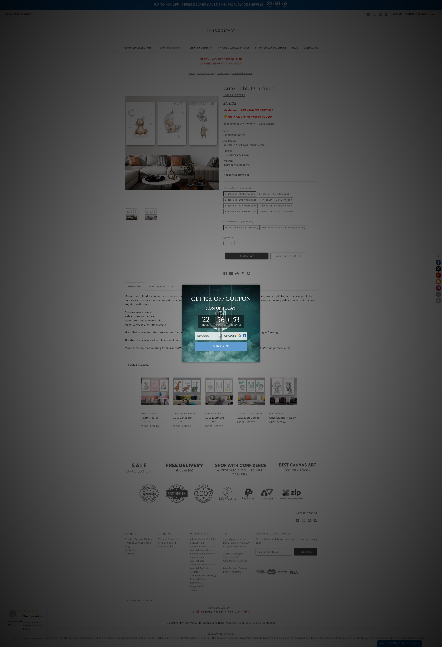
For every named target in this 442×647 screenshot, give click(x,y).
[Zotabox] (257, 359)
